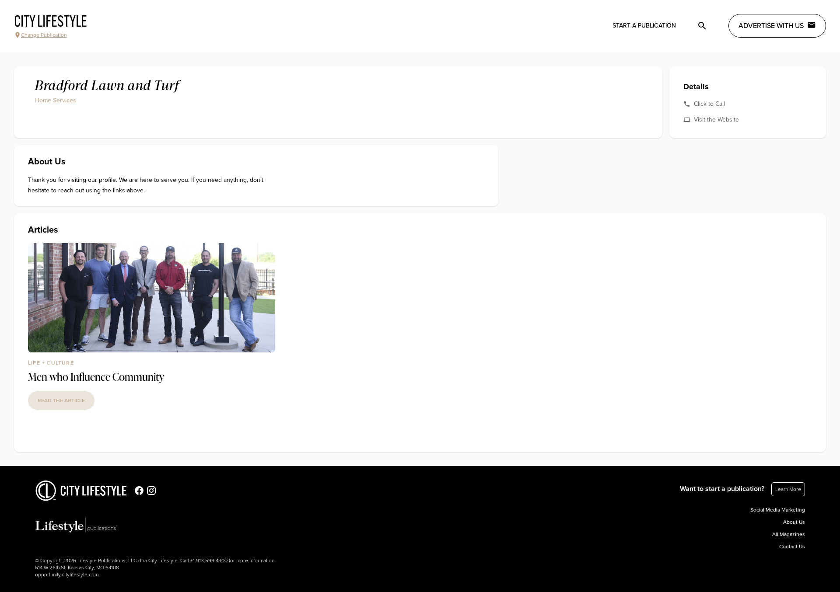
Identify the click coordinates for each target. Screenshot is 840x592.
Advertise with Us (771, 25)
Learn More (788, 489)
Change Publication (44, 35)
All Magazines (788, 534)
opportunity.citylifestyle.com (66, 574)
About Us (794, 522)
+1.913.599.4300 (209, 560)
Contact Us (792, 546)
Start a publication (644, 25)
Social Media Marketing (777, 510)
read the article (61, 400)
